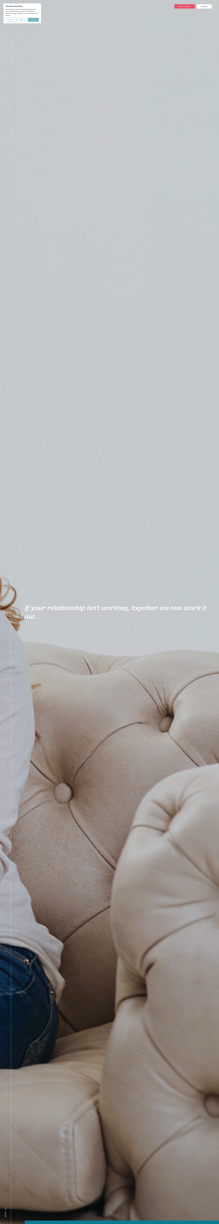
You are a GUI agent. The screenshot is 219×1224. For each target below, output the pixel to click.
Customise (11, 19)
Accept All (33, 19)
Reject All (22, 19)
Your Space (204, 6)
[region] (22, 13)
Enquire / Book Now (185, 6)
